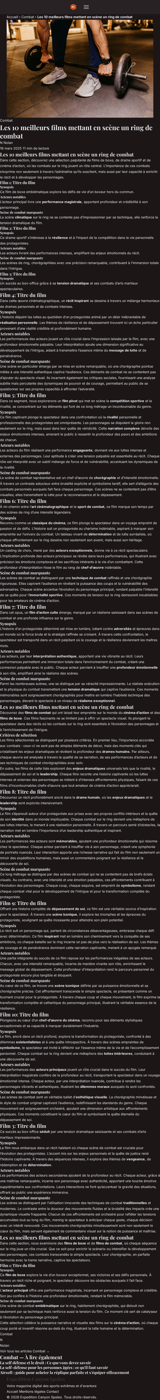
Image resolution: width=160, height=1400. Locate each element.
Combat (27, 17)
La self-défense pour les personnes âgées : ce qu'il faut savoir (54, 1367)
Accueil (12, 17)
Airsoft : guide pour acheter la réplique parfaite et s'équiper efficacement (64, 1372)
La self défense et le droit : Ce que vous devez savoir (45, 1362)
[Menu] (86, 7)
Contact (52, 1391)
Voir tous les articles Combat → (25, 1351)
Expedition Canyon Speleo (36, 1379)
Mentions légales (32, 1391)
